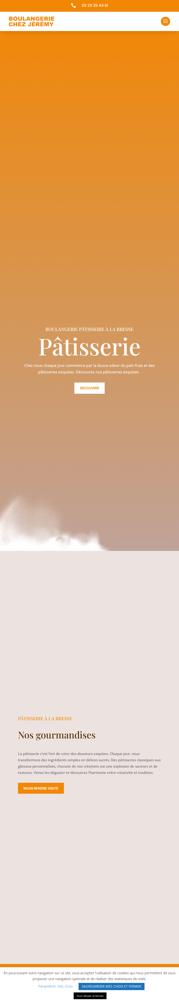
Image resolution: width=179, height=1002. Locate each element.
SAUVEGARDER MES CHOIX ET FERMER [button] (111, 986)
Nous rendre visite (41, 788)
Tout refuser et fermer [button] (90, 996)
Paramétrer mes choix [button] (55, 986)
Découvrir (89, 388)
